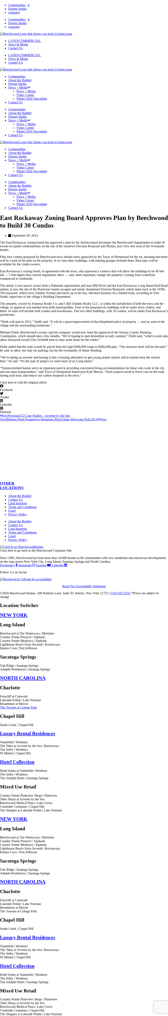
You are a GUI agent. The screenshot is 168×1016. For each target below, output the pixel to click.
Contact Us (15, 48)
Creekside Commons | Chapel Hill (22, 806)
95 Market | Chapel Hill (15, 753)
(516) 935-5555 (120, 593)
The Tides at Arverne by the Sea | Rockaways (29, 746)
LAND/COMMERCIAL (24, 40)
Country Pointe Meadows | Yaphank (23, 641)
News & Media (18, 44)
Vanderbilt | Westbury (14, 742)
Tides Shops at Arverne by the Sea (22, 799)
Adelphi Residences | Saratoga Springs (25, 669)
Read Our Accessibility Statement (84, 586)
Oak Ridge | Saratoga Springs (19, 665)
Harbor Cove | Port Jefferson (18, 648)
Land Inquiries (17, 503)
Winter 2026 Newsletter (31, 98)
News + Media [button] (17, 87)
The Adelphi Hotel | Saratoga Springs (24, 778)
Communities (19, 5)
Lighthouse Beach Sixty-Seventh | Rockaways (30, 644)
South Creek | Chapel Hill (16, 725)
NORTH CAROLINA (22, 678)
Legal (12, 510)
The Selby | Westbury (14, 749)
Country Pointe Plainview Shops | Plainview (28, 795)
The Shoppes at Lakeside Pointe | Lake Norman (31, 810)
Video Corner (25, 95)
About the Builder (20, 80)
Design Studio (17, 8)
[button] (23, 382)
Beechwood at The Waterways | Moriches (27, 633)
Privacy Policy (17, 514)
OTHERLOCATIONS (12, 485)
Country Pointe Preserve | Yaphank (22, 637)
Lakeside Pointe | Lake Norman (20, 700)
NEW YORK (13, 615)
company (14, 12)
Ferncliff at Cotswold (13, 696)
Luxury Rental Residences (27, 733)
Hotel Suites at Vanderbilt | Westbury (24, 770)
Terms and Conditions (22, 507)
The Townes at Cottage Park (18, 707)
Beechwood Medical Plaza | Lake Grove (26, 803)
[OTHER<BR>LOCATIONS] (84, 475)
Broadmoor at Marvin (14, 704)
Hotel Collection (17, 762)
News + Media (26, 91)
